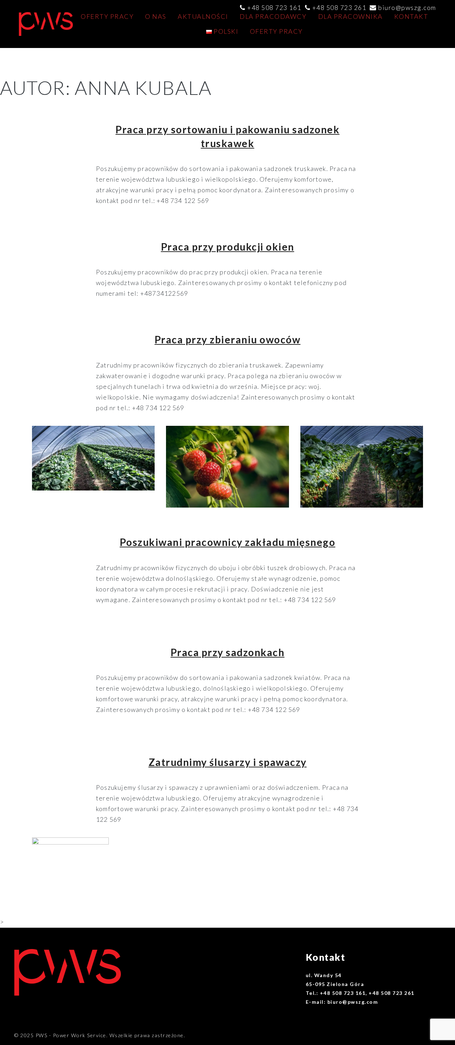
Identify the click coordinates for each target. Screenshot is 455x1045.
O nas (155, 16)
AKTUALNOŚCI (203, 16)
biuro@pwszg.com (407, 7)
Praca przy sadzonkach (228, 652)
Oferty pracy (107, 16)
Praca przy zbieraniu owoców (228, 339)
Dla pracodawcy (273, 16)
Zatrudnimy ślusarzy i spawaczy (228, 762)
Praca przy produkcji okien (227, 247)
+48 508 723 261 (339, 7)
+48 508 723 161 (274, 7)
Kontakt (411, 16)
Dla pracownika (350, 16)
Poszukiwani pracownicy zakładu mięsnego (228, 542)
